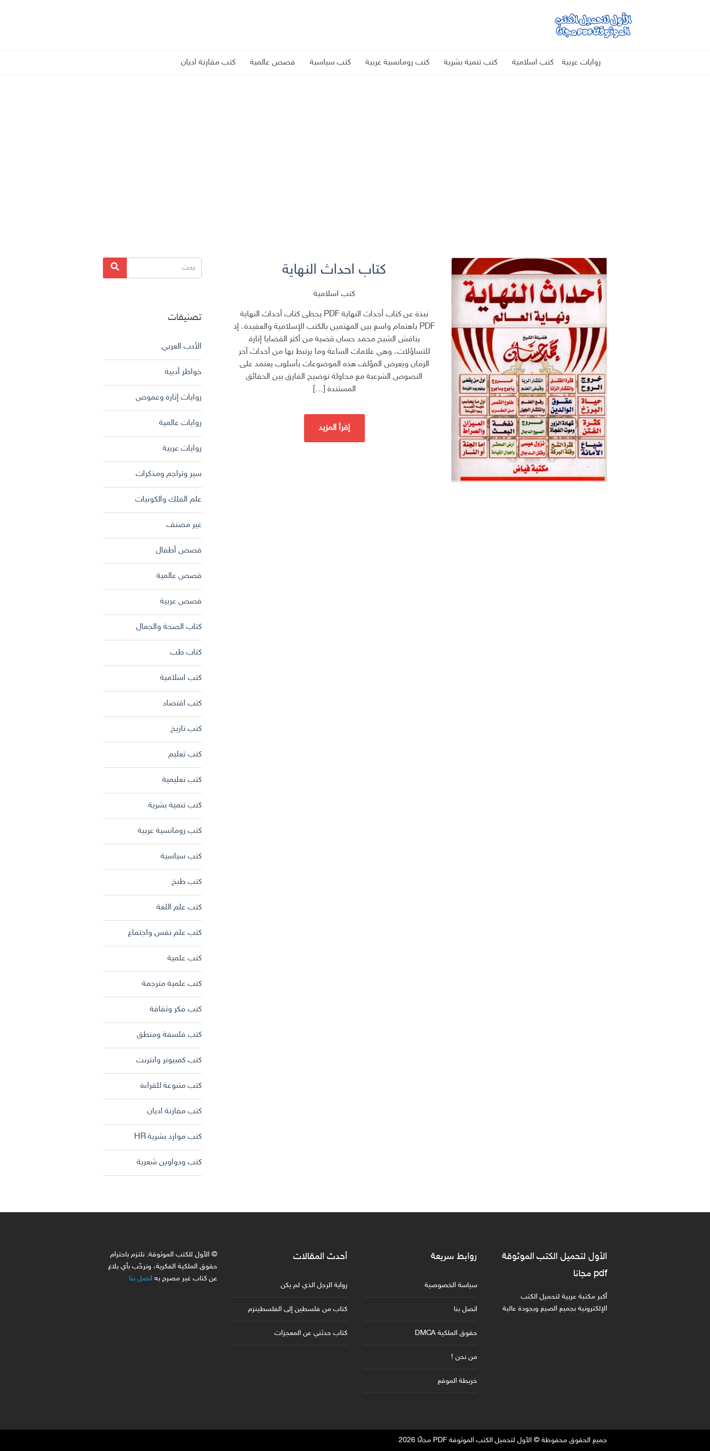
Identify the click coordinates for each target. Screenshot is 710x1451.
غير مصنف (184, 525)
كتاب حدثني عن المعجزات (310, 1333)
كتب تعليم (185, 755)
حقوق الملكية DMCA (446, 1333)
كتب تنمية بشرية (470, 63)
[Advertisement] (355, 148)
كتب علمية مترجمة (172, 984)
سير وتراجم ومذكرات (169, 474)
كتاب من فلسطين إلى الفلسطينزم (297, 1309)
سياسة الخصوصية (451, 1285)
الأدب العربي (182, 347)
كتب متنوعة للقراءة (171, 1086)
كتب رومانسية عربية (397, 63)
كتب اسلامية (533, 63)
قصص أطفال (179, 551)
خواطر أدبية (183, 372)
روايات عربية (581, 63)
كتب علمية (184, 959)
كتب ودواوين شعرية (169, 1162)
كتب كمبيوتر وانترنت (169, 1060)
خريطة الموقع (457, 1381)
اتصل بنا (465, 1309)
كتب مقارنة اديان (208, 63)
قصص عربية (181, 602)
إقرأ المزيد (334, 428)
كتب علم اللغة (179, 908)
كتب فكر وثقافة (176, 1010)
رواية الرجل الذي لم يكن (314, 1285)
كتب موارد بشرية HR (168, 1137)
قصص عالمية (272, 63)
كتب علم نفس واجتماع (165, 933)
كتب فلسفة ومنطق (169, 1035)
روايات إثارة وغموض (169, 398)
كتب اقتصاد (182, 704)
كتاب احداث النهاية (334, 270)
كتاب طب (186, 653)
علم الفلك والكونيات (168, 500)
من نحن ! (464, 1357)
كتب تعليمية (182, 780)
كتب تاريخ (186, 729)
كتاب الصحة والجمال (169, 627)
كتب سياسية (330, 63)
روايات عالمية (180, 423)
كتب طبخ (187, 882)
